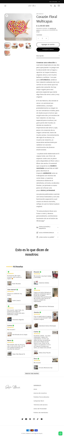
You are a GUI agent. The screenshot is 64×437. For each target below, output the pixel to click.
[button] (5, 6)
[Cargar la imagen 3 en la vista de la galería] (21, 46)
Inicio (35, 389)
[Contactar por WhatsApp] (60, 433)
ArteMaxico (28, 433)
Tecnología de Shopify (37, 433)
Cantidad (39, 35)
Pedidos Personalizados (41, 397)
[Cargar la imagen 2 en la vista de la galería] (14, 46)
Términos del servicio (41, 405)
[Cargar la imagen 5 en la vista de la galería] (7, 53)
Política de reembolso (41, 412)
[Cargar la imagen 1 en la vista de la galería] (7, 46)
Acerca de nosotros (40, 393)
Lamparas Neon (39, 401)
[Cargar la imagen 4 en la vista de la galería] (29, 46)
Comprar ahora (48, 49)
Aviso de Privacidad (40, 409)
